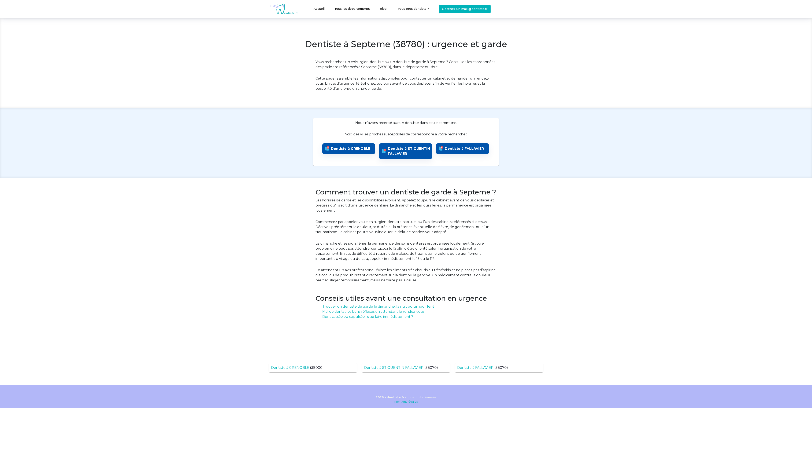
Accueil (319, 9)
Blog (383, 9)
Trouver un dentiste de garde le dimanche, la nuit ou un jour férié (378, 306)
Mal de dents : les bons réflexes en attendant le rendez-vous (373, 312)
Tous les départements (352, 9)
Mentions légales (406, 401)
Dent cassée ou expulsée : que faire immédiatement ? (367, 317)
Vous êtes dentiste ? (413, 9)
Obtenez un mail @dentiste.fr (464, 9)
